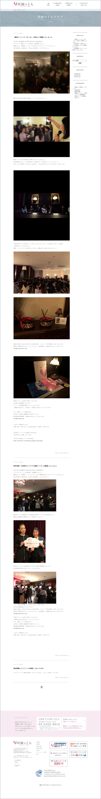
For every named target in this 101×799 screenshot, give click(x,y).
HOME (48, 5)
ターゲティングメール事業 (41, 752)
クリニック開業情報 (80, 94)
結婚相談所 (77, 90)
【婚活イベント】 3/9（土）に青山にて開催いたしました (33, 37)
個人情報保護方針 (18, 760)
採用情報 (38, 744)
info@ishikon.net (19, 418)
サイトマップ (17, 763)
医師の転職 (77, 91)
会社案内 (57, 4)
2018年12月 (77, 75)
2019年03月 (77, 73)
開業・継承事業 (39, 748)
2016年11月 (77, 76)
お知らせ (77, 97)
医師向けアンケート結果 (81, 93)
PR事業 (37, 750)
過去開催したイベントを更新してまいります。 (29, 668)
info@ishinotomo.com (20, 348)
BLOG (37, 754)
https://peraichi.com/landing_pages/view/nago (28, 440)
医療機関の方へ (17, 765)
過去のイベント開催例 (80, 96)
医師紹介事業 (38, 746)
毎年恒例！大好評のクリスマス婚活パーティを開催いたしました (35, 466)
